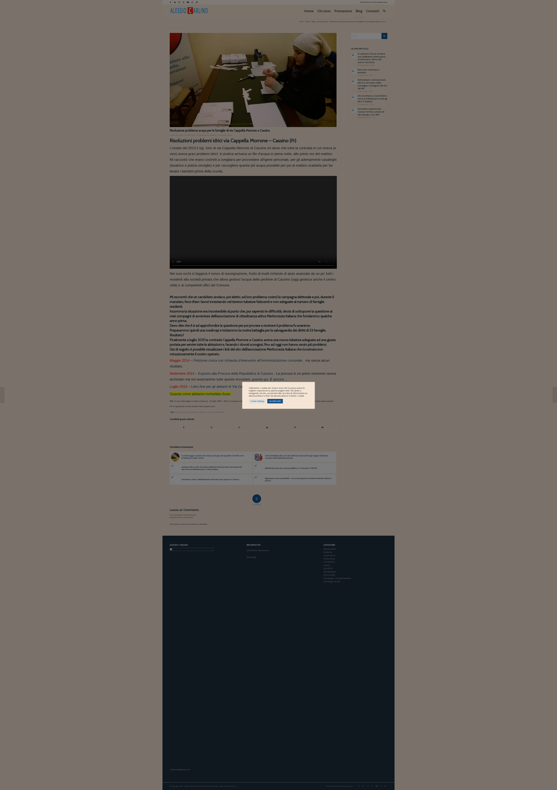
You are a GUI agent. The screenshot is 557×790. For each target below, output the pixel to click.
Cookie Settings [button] (257, 401)
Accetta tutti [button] (275, 401)
